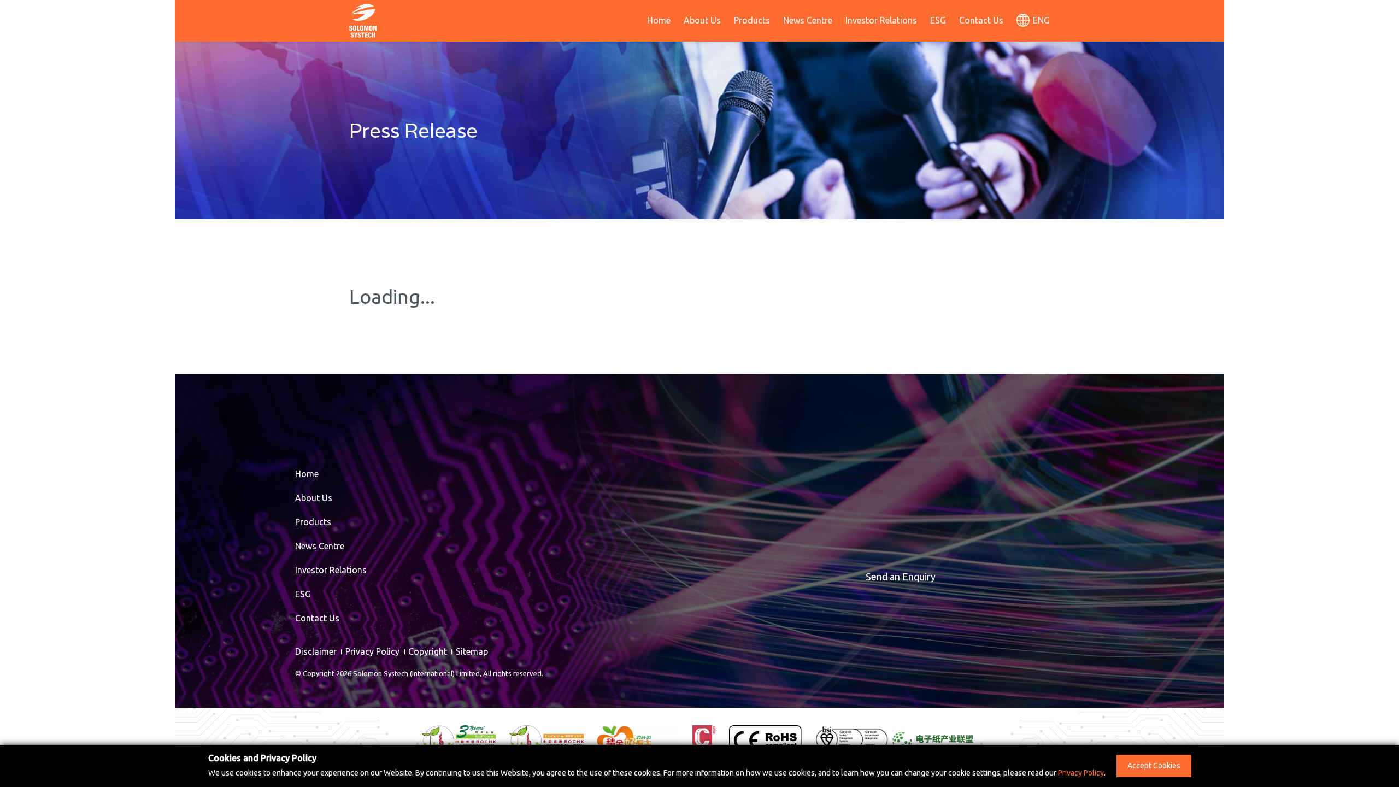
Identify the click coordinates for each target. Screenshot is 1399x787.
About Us (702, 20)
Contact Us (981, 20)
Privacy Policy (372, 651)
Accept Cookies (1153, 765)
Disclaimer (316, 651)
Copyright (427, 651)
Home (659, 20)
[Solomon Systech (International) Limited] (363, 20)
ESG (938, 20)
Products (752, 20)
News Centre (807, 20)
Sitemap (472, 651)
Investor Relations (881, 20)
